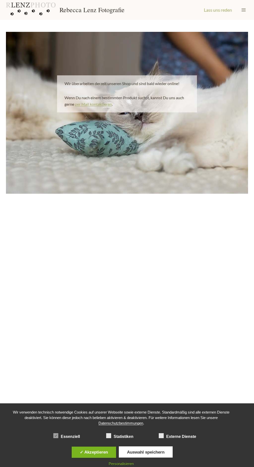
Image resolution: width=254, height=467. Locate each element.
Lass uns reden (218, 10)
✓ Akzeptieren (94, 452)
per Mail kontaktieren (93, 104)
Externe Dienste (181, 436)
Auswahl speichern (145, 452)
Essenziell (70, 436)
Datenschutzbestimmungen (120, 423)
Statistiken (123, 436)
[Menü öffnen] (243, 10)
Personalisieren (121, 464)
